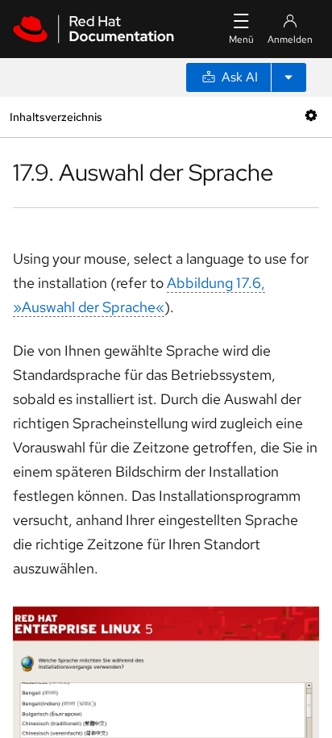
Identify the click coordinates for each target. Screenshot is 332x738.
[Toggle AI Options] (288, 77)
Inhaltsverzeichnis (55, 116)
